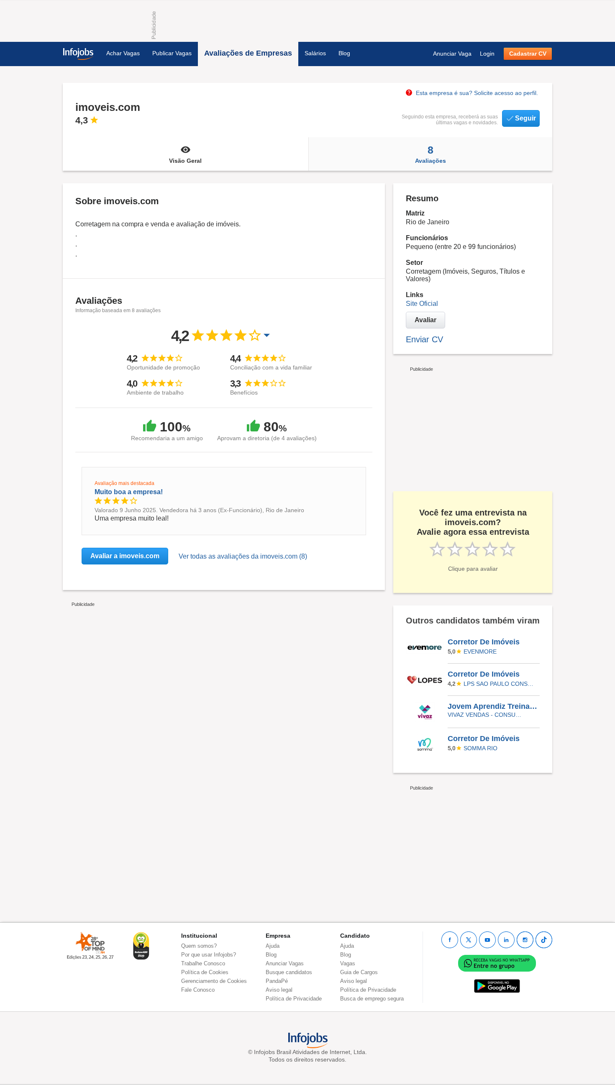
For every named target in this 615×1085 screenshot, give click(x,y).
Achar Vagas (123, 53)
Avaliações (430, 154)
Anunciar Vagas (285, 963)
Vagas (347, 963)
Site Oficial (422, 303)
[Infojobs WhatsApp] (497, 962)
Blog (344, 53)
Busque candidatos (289, 972)
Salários (315, 53)
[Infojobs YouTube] (487, 939)
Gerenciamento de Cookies (214, 981)
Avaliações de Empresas (248, 53)
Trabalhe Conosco (203, 963)
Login (487, 53)
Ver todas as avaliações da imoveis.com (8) (243, 556)
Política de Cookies (204, 972)
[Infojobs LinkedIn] (506, 939)
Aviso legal (279, 990)
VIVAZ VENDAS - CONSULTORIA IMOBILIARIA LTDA (484, 714)
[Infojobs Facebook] (449, 939)
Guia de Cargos (359, 972)
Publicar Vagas (172, 53)
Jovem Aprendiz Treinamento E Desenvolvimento (493, 706)
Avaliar (425, 319)
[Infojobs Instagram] (525, 939)
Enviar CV (424, 339)
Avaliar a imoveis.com (124, 555)
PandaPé (277, 981)
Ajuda (272, 946)
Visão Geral (185, 160)
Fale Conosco (198, 990)
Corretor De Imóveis (484, 642)
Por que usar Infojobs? (208, 955)
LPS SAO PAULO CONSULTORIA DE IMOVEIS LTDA (500, 683)
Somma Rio (480, 748)
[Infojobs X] (468, 939)
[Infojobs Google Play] (497, 985)
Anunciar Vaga (452, 53)
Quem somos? (199, 946)
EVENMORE (480, 651)
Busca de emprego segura (372, 998)
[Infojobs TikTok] (544, 939)
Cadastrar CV (527, 53)
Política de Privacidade (294, 998)
